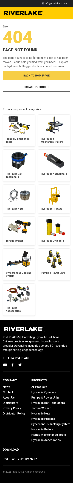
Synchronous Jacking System (18, 274)
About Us (9, 397)
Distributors (10, 403)
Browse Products (36, 87)
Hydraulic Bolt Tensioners (14, 175)
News (6, 387)
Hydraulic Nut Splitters (54, 173)
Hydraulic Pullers (42, 429)
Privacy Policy (12, 408)
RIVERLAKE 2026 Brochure (20, 459)
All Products (39, 387)
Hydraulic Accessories (13, 309)
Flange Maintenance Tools (17, 140)
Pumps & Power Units (53, 272)
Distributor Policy (14, 413)
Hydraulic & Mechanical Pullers (52, 140)
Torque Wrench (15, 240)
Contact (8, 392)
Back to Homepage (36, 75)
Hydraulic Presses (52, 209)
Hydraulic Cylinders (52, 240)
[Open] (68, 13)
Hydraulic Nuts (14, 209)
